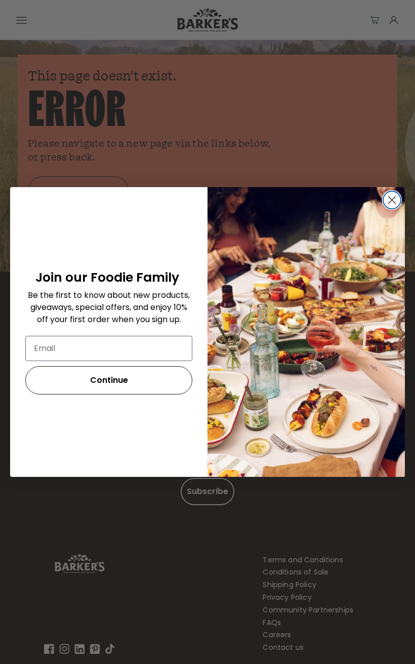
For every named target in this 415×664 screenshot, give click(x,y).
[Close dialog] (392, 200)
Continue (109, 380)
